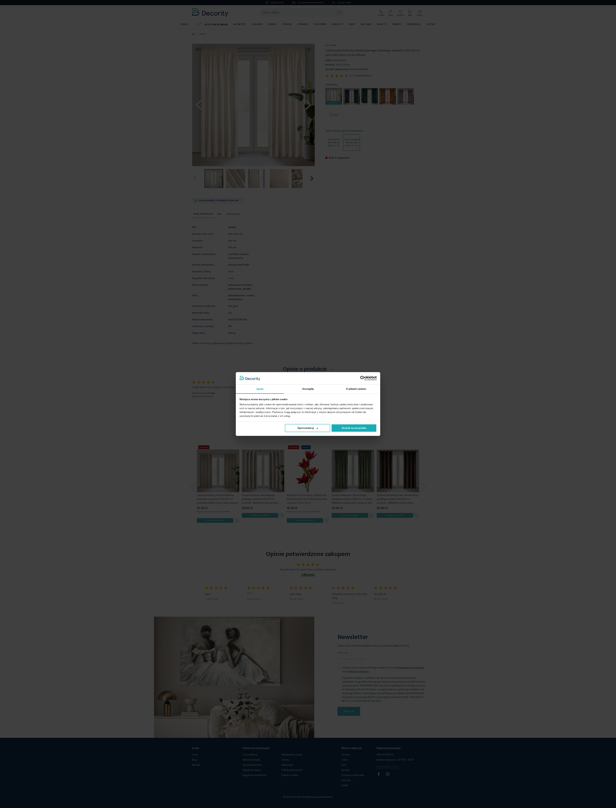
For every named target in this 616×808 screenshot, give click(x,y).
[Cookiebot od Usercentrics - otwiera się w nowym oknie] (363, 378)
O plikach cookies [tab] (356, 388)
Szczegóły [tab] (308, 388)
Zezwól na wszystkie (354, 428)
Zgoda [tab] (260, 388)
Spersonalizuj (305, 428)
